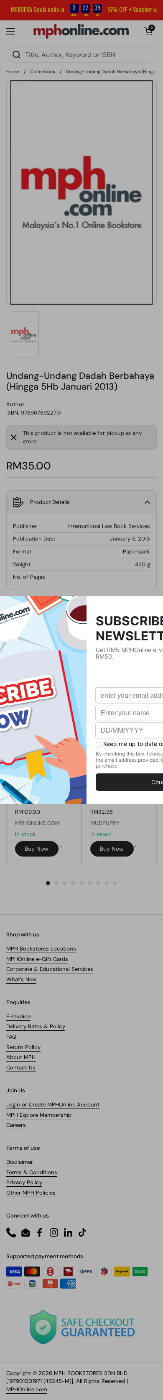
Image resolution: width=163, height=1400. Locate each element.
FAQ (11, 1036)
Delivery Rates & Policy (35, 1026)
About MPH (21, 1057)
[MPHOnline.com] (81, 31)
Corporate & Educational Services (49, 969)
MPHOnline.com (26, 1389)
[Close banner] (155, 10)
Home (12, 71)
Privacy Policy (24, 1182)
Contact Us (21, 1067)
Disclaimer (19, 1161)
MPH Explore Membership (38, 1115)
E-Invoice (18, 1016)
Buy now (36, 848)
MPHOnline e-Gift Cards (37, 959)
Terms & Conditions (31, 1172)
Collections (42, 71)
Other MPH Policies (31, 1192)
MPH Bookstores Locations (41, 948)
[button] (148, 31)
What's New (21, 979)
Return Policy (23, 1047)
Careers (16, 1124)
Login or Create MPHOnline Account (52, 1104)
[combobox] (81, 54)
